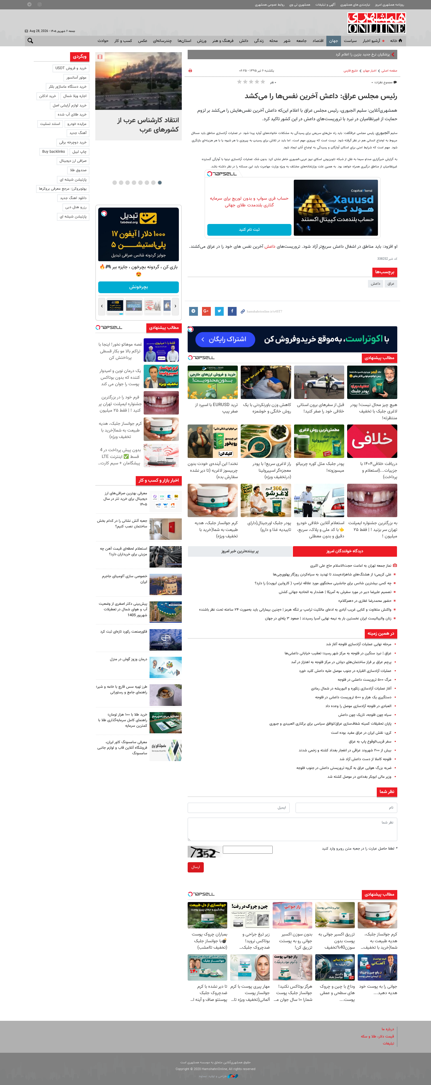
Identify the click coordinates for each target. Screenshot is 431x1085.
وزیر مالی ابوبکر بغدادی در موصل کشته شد (359, 777)
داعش (269, 246)
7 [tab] (121, 182)
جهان (333, 41)
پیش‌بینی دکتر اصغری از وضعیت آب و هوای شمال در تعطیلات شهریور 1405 (123, 609)
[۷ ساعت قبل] (138, 81)
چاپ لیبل (79, 152)
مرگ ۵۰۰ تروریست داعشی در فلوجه (364, 680)
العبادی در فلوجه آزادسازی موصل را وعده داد (358, 706)
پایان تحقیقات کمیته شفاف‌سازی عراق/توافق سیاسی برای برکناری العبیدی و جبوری (330, 724)
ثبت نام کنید (249, 230)
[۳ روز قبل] (166, 695)
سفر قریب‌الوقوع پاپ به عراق (370, 742)
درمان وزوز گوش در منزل (128, 659)
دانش (243, 41)
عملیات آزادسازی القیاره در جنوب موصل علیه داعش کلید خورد (345, 671)
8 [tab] (114, 182)
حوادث (103, 41)
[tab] (345, 551)
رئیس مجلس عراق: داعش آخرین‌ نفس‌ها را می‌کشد (321, 96)
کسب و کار (123, 41)
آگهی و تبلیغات (325, 4)
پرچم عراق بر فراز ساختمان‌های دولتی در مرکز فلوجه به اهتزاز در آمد (341, 662)
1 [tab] (160, 182)
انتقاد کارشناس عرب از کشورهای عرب (148, 125)
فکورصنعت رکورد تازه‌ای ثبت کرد (123, 632)
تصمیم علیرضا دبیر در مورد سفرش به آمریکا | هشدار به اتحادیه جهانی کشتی (335, 592)
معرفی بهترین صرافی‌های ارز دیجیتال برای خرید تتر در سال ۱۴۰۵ (125, 498)
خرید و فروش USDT (70, 68)
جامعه (301, 41)
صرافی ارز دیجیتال (73, 161)
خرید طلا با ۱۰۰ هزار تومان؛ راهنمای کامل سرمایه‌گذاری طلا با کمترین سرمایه (122, 720)
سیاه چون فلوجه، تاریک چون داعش (364, 715)
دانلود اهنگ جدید (73, 198)
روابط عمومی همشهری (269, 4)
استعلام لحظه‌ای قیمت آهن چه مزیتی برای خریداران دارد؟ (123, 551)
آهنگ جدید (77, 133)
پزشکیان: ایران (379, 54)
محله (273, 41)
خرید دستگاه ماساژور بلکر (67, 87)
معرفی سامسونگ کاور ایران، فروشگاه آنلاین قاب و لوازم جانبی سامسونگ (122, 747)
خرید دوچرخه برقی (72, 142)
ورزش (201, 41)
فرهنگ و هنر (222, 41)
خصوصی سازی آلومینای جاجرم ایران (124, 579)
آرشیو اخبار (371, 41)
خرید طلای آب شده (72, 115)
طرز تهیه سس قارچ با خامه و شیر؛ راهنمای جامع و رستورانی (121, 689)
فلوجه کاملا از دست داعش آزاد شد (365, 759)
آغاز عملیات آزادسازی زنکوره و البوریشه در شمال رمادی (351, 689)
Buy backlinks (53, 152)
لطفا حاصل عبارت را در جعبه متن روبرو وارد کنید (359, 849)
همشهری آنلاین (374, 23)
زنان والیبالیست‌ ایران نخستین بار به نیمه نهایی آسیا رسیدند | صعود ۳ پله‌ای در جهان (328, 619)
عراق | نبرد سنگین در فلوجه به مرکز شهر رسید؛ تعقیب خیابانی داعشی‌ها (338, 653)
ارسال (195, 867)
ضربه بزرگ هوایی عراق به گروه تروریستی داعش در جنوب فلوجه (343, 768)
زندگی (259, 41)
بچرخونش (138, 287)
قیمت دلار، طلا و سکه (377, 1037)
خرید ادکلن (47, 96)
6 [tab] (127, 182)
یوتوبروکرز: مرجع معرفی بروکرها (62, 189)
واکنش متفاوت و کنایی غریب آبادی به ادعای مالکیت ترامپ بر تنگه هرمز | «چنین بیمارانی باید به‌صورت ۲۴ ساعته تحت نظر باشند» (295, 610)
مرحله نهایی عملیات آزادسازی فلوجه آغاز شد (358, 644)
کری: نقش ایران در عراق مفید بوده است (361, 733)
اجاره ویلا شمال (74, 96)
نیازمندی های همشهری (355, 4)
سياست (350, 41)
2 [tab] (153, 182)
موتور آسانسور (76, 78)
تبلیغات (388, 1044)
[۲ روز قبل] (166, 557)
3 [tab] (147, 182)
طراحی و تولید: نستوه (213, 1076)
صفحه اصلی (389, 70)
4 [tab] (140, 182)
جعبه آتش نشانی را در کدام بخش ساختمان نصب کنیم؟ (122, 523)
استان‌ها (184, 41)
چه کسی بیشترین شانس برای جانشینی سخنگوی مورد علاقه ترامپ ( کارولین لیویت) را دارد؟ (323, 583)
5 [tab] (134, 182)
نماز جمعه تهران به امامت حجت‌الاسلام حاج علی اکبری (350, 566)
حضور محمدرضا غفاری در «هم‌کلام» (364, 601)
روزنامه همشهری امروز (389, 4)
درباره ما (388, 1029)
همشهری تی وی (299, 4)
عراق (391, 284)
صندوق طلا (78, 170)
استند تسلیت (50, 124)
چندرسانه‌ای (162, 41)
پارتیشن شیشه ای (73, 180)
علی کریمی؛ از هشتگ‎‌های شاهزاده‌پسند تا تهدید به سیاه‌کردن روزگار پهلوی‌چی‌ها (332, 575)
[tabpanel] (138, 96)
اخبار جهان (369, 70)
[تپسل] (210, 174)
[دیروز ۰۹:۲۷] (166, 501)
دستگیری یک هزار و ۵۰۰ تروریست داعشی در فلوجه (353, 697)
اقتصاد (318, 41)
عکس (142, 41)
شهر (287, 41)
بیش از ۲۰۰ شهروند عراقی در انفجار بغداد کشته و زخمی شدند (345, 750)
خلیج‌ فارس (351, 70)
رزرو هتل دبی (75, 207)
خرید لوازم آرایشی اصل (69, 105)
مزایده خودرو (76, 124)
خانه (393, 41)
